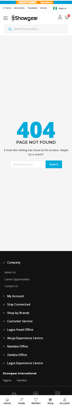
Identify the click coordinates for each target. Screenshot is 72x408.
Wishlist (36, 403)
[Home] (7, 399)
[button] (6, 18)
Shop (50, 403)
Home (7, 403)
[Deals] (21, 399)
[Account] (64, 399)
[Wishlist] (36, 399)
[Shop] (50, 399)
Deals (21, 403)
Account (65, 403)
